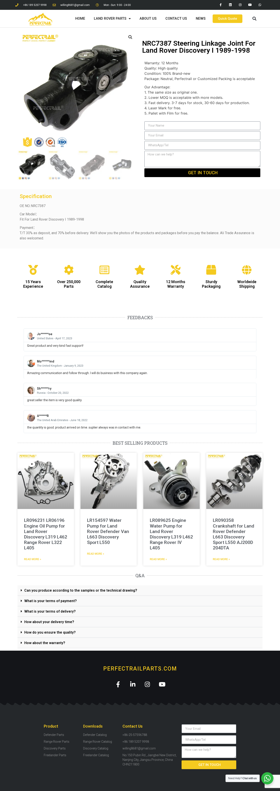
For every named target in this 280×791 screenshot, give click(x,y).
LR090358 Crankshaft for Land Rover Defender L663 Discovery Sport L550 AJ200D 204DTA (233, 534)
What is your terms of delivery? (50, 611)
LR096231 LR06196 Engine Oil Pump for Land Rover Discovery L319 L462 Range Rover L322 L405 (45, 534)
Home (80, 18)
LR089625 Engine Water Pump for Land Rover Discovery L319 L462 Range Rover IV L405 (171, 534)
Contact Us (176, 18)
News (201, 18)
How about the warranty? (44, 643)
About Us (148, 18)
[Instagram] (240, 5)
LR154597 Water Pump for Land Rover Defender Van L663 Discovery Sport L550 (108, 531)
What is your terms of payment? (50, 601)
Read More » (32, 559)
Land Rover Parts (110, 18)
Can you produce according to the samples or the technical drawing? (80, 590)
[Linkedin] (230, 5)
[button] (254, 18)
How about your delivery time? (49, 622)
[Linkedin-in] (133, 684)
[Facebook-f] (221, 5)
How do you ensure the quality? (50, 632)
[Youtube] (250, 5)
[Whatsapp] (260, 5)
